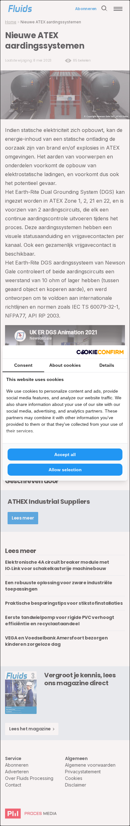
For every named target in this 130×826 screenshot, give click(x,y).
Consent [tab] (23, 365)
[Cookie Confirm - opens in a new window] (100, 352)
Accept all (65, 454)
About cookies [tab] (65, 365)
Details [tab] (106, 365)
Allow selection (65, 469)
